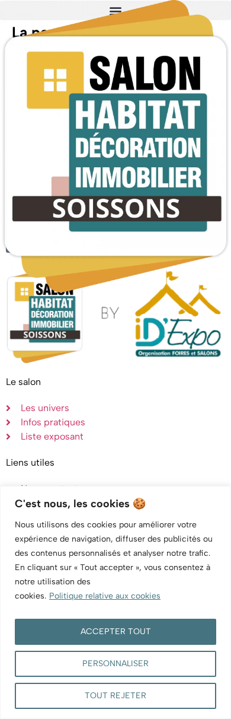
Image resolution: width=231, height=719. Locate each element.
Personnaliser (115, 663)
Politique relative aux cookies (105, 596)
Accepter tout (116, 631)
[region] (115, 602)
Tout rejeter (115, 696)
